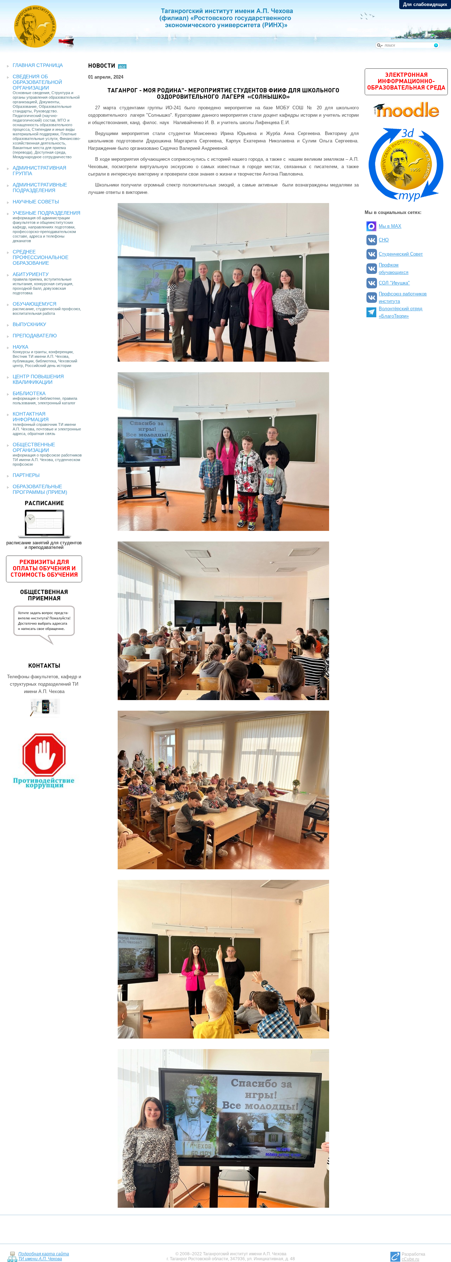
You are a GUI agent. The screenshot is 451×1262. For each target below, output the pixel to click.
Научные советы (36, 201)
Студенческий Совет (401, 254)
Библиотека (29, 393)
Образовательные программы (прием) (40, 489)
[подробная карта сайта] (12, 1256)
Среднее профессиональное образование (40, 257)
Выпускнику (29, 324)
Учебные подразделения (46, 213)
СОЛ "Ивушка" (394, 283)
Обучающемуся (34, 304)
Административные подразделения (40, 187)
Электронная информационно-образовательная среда (406, 82)
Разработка (413, 1257)
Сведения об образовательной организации (37, 82)
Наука (20, 347)
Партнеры (26, 475)
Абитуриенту (31, 274)
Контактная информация (31, 416)
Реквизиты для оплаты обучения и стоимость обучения (44, 569)
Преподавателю (35, 335)
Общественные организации (34, 447)
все (122, 66)
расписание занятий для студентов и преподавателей (44, 525)
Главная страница (38, 65)
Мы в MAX (390, 226)
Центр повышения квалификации (38, 379)
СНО (384, 240)
